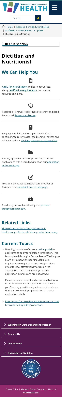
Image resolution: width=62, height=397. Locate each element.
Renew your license (25, 115)
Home (9, 26)
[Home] (25, 7)
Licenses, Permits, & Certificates (32, 26)
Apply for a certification (14, 86)
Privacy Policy (12, 389)
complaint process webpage (32, 187)
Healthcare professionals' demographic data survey (30, 232)
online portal (45, 249)
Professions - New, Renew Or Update (24, 30)
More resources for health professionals (24, 228)
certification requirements (23, 90)
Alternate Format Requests (33, 389)
